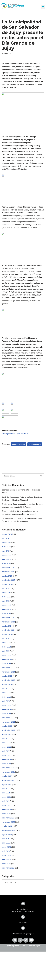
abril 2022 (6, 751)
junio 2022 (6, 743)
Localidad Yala (35, 444)
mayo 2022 (6, 747)
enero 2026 (6, 563)
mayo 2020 (6, 847)
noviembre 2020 (8, 822)
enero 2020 (6, 864)
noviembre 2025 (8, 572)
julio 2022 (5, 739)
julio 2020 (5, 839)
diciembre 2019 (8, 868)
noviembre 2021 (8, 772)
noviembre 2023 (8, 672)
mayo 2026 (6, 547)
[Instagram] (20, 940)
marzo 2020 (6, 855)
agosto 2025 (7, 584)
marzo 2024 (6, 655)
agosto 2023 (7, 684)
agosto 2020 (7, 834)
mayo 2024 (6, 647)
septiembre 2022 (8, 730)
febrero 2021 (7, 809)
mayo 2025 (6, 597)
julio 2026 (5, 538)
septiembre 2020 (8, 830)
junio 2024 (6, 643)
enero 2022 (6, 764)
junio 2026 (6, 543)
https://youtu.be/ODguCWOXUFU (15, 433)
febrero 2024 (7, 659)
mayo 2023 (6, 697)
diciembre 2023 (8, 668)
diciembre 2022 (8, 718)
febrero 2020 (7, 859)
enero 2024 (6, 663)
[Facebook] (14, 940)
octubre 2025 (7, 576)
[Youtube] (31, 940)
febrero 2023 (7, 709)
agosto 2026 (7, 534)
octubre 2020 (7, 826)
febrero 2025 (7, 609)
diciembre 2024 (8, 618)
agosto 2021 (7, 784)
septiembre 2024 (8, 630)
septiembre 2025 (8, 580)
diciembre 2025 (8, 568)
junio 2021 (6, 793)
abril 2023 (6, 701)
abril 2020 (6, 851)
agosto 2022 (7, 734)
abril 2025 (6, 601)
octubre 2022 (7, 726)
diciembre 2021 (8, 768)
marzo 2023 (6, 705)
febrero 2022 (7, 759)
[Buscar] (41, 475)
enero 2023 (6, 713)
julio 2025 (5, 588)
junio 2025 (6, 593)
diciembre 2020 (8, 818)
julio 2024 (5, 638)
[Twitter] (25, 940)
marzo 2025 (6, 605)
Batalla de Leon (18, 444)
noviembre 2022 (8, 722)
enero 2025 (6, 613)
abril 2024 (6, 651)
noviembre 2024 (8, 622)
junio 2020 (6, 843)
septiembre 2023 (8, 680)
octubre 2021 (7, 776)
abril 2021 (6, 801)
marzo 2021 (6, 805)
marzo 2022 (6, 755)
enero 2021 (6, 814)
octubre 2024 (7, 626)
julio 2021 (5, 789)
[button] (43, 7)
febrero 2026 (7, 559)
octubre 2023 (7, 676)
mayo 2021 (6, 797)
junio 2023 (6, 693)
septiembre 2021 (8, 780)
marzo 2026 (6, 555)
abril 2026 (6, 551)
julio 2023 (5, 688)
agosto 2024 (7, 634)
